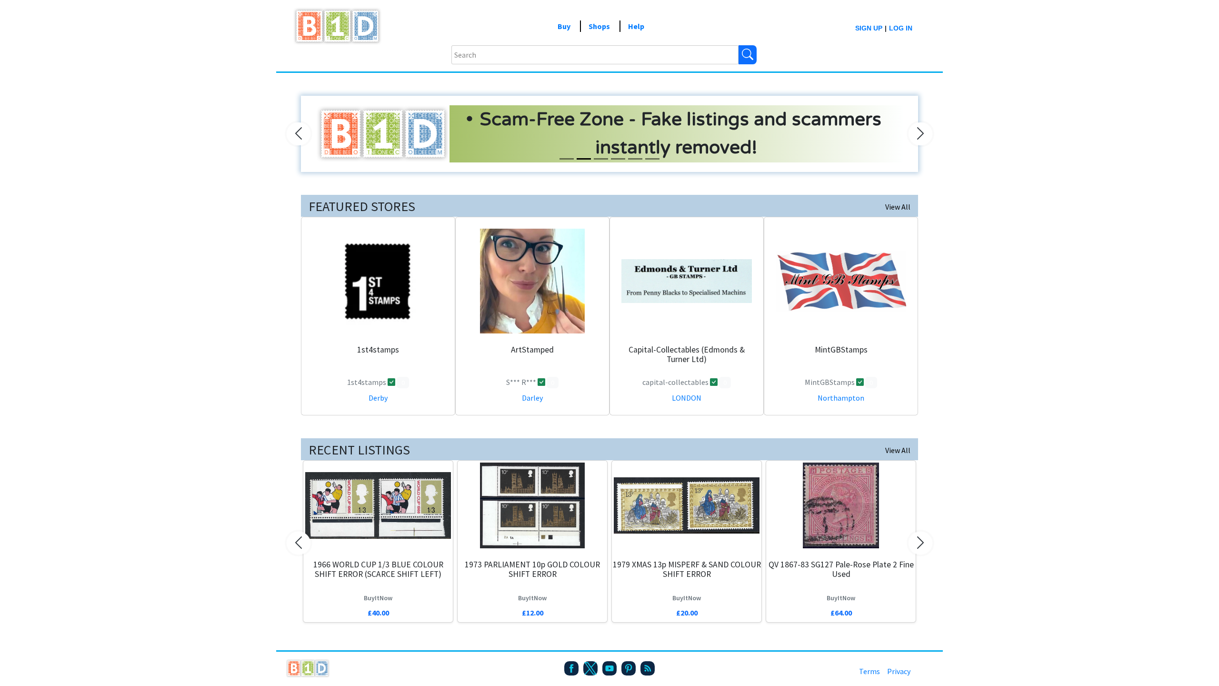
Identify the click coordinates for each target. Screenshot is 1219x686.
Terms (869, 671)
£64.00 (841, 612)
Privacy (898, 671)
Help (636, 26)
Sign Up (868, 28)
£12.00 (532, 612)
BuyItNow (378, 598)
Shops (599, 26)
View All (897, 207)
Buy (564, 26)
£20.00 (687, 612)
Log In (900, 28)
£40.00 (378, 612)
